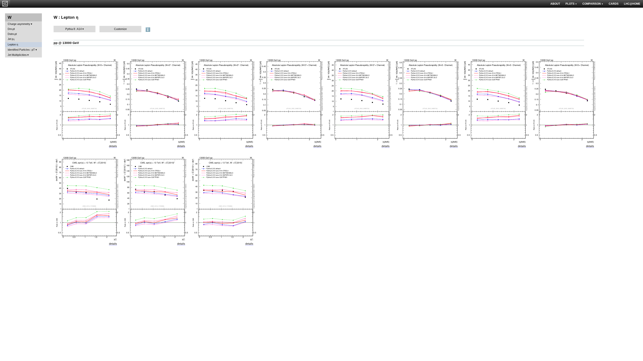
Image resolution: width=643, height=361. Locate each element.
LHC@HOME (632, 3)
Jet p (11, 39)
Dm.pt (11, 29)
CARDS (614, 3)
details (113, 146)
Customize (120, 29)
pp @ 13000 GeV (66, 43)
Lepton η (13, 44)
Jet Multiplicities (17, 54)
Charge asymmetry (19, 24)
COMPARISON (591, 3)
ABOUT (555, 3)
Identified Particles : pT (21, 49)
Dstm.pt (12, 34)
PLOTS (570, 3)
